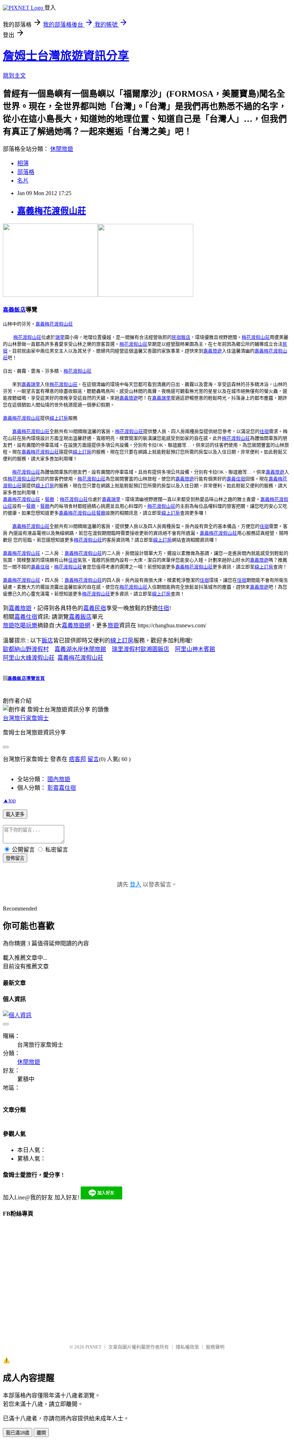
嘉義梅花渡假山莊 (51, 211)
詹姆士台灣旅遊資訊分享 (66, 55)
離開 (41, 1433)
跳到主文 (14, 76)
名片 (23, 181)
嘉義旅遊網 (76, 625)
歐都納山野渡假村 (26, 649)
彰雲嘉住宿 (61, 788)
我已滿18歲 (17, 1433)
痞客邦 (77, 759)
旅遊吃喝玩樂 (20, 625)
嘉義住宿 (25, 617)
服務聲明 (215, 1347)
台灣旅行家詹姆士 (26, 718)
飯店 (47, 640)
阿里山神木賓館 (195, 649)
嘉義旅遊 (20, 608)
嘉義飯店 (80, 617)
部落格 (25, 172)
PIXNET (93, 1347)
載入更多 (15, 814)
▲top (9, 800)
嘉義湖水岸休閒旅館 (80, 649)
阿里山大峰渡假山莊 (28, 658)
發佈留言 (15, 858)
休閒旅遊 (61, 149)
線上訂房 (121, 640)
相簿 (23, 163)
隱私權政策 (187, 1347)
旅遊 (113, 625)
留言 (93, 759)
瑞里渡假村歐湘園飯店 (140, 649)
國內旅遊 (58, 779)
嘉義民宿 (94, 608)
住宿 (163, 608)
